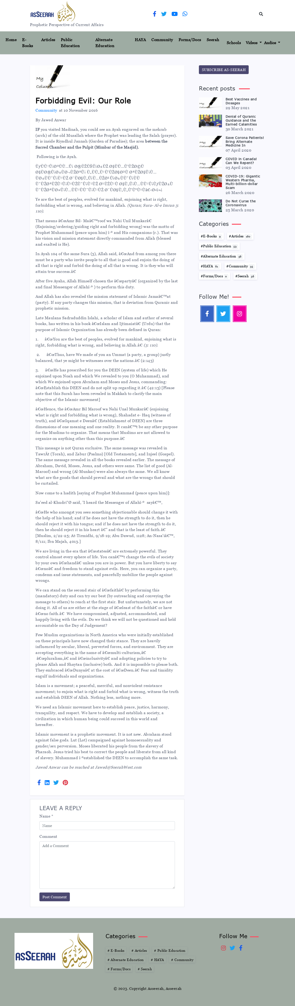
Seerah (213, 39)
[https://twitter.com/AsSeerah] (164, 14)
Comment (48, 836)
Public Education (70, 42)
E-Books (27, 42)
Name (46, 816)
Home (13, 39)
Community (162, 39)
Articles (48, 39)
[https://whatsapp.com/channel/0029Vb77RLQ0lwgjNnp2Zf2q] (185, 14)
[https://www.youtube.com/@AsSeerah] (175, 14)
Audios (270, 42)
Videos (252, 42)
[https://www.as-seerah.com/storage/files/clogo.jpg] (54, 950)
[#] (240, 313)
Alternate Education (105, 42)
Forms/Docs (190, 39)
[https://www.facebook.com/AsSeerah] (154, 14)
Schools (234, 42)
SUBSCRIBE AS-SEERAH (224, 70)
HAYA (140, 39)
